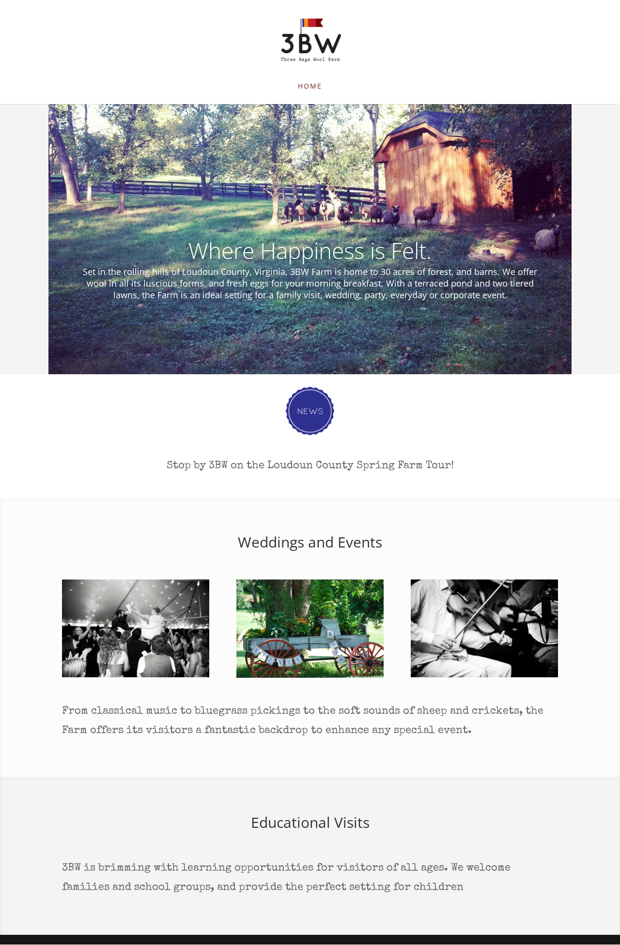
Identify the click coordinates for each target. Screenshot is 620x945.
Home (310, 87)
